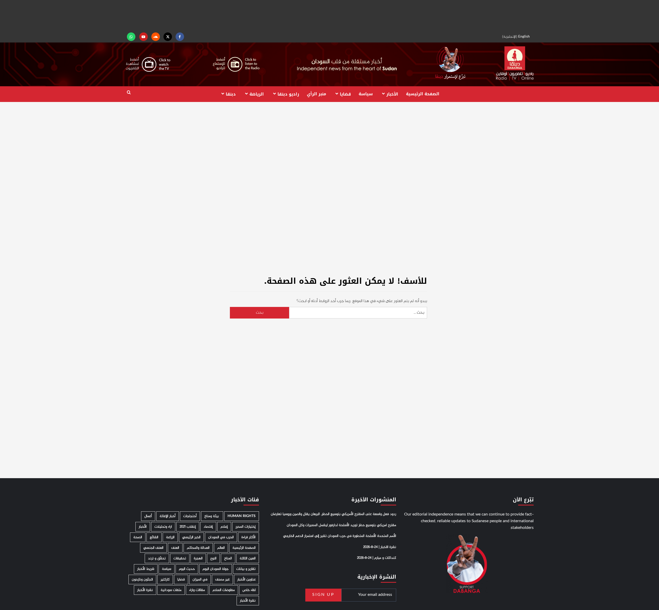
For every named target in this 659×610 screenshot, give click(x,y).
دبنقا (231, 94)
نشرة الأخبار (145, 590)
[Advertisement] (329, 15)
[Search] (129, 92)
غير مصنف (222, 579)
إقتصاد (208, 527)
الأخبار (392, 94)
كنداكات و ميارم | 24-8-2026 (376, 558)
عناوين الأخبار (246, 579)
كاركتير (165, 579)
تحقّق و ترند (157, 558)
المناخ (228, 558)
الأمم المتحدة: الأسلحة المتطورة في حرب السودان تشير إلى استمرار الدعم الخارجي (339, 536)
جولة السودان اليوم (216, 569)
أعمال (148, 516)
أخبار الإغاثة (168, 516)
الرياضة (256, 94)
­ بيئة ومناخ (212, 516)
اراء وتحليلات (163, 527)
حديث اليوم (187, 569)
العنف (175, 548)
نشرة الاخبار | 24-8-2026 (379, 547)
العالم (221, 548)
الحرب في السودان (221, 537)
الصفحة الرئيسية (422, 94)
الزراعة (170, 537)
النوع (213, 558)
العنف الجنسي (153, 548)
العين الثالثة (248, 558)
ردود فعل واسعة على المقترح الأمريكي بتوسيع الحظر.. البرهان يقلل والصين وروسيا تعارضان (333, 514)
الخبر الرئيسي (191, 537)
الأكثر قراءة (248, 537)
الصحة (137, 537)
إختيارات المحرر (246, 527)
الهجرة (198, 558)
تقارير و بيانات (246, 569)
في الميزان (200, 579)
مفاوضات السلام (224, 590)
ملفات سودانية (171, 590)
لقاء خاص (249, 590)
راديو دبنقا (288, 94)
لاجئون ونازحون (142, 579)
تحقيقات (180, 558)
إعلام (224, 527)
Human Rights (242, 516)
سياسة (366, 94)
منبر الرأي (316, 94)
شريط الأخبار (145, 569)
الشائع (154, 537)
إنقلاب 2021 (188, 527)
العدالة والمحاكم (198, 548)
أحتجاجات (190, 516)
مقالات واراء (197, 590)
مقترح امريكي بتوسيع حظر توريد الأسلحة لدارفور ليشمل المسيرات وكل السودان (341, 525)
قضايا (345, 94)
